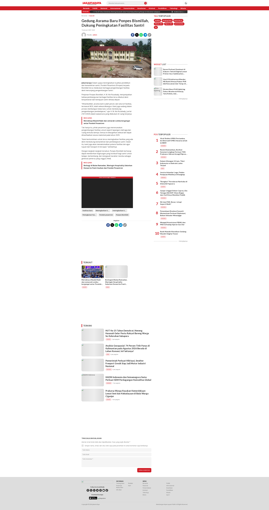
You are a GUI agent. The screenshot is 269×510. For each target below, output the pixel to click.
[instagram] (100, 490)
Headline (157, 20)
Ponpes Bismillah (122, 215)
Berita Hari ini (178, 20)
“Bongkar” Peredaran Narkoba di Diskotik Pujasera (173, 182)
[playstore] (102, 498)
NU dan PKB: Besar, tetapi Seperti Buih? (171, 203)
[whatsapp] (94, 490)
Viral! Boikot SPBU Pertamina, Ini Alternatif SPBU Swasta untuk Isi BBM (173, 140)
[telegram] (97, 490)
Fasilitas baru (88, 211)
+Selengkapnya (183, 99)
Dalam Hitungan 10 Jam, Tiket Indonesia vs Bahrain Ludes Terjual (172, 163)
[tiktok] (106, 490)
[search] (145, 3)
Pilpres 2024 (168, 24)
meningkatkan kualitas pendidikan (120, 211)
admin (95, 35)
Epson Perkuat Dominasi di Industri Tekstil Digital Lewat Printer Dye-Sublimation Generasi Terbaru (175, 72)
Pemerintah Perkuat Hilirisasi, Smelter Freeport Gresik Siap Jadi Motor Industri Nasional (125, 363)
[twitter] (91, 490)
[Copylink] (149, 35)
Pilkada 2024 (158, 24)
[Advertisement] (116, 243)
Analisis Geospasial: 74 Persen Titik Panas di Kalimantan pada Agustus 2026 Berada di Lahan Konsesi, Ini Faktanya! (127, 348)
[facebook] (88, 490)
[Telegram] (145, 35)
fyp (156, 27)
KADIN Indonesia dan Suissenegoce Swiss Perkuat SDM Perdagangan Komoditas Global (128, 378)
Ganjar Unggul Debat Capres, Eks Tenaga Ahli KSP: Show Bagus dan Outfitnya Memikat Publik (173, 193)
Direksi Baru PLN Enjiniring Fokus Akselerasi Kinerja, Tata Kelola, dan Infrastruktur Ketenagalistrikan (174, 93)
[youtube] (103, 490)
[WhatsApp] (141, 35)
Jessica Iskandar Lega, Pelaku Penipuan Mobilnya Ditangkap (172, 173)
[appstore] (93, 499)
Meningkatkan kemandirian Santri (103, 211)
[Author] (84, 35)
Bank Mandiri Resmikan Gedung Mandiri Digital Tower (173, 233)
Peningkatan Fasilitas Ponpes (90, 215)
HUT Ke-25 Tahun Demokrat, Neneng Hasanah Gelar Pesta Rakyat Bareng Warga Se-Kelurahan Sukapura (127, 333)
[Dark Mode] (185, 3)
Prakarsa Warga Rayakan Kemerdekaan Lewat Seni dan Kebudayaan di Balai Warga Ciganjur (126, 393)
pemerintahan (179, 24)
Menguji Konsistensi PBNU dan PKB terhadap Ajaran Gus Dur (172, 223)
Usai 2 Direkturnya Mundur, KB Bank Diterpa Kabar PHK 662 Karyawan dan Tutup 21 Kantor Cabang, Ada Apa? (174, 82)
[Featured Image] (116, 77)
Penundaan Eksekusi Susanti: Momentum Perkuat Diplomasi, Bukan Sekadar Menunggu (173, 213)
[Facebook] (132, 35)
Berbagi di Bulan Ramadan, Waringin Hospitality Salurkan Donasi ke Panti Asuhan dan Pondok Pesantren (108, 166)
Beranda (84, 16)
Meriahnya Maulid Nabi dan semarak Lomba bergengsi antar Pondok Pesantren (107, 122)
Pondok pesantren (106, 215)
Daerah (91, 16)
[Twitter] (137, 35)
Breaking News (167, 20)
